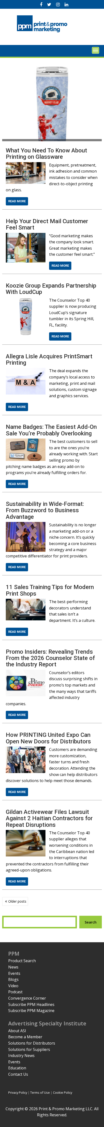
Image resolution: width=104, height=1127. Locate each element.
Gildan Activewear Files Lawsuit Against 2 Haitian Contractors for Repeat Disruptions (49, 818)
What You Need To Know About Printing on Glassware (46, 153)
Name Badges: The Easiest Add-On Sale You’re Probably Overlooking (51, 430)
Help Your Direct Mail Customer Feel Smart (47, 224)
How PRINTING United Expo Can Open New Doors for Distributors (48, 738)
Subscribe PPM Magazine (31, 1010)
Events (14, 973)
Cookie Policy (62, 1092)
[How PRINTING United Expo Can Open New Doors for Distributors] (25, 749)
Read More (17, 201)
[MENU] (95, 50)
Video (13, 985)
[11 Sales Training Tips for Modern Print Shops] (25, 601)
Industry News (21, 1055)
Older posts (17, 901)
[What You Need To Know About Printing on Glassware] (25, 165)
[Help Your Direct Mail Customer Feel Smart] (25, 235)
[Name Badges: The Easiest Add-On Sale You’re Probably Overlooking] (25, 441)
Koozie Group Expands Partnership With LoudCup (51, 288)
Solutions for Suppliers (29, 1049)
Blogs (13, 979)
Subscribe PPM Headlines (31, 1004)
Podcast (15, 992)
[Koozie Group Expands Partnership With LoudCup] (25, 300)
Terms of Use (40, 1092)
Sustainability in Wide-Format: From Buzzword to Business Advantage (45, 510)
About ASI (17, 1030)
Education (17, 1068)
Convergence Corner (27, 998)
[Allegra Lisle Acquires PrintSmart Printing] (25, 370)
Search (91, 922)
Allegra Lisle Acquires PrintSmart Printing (49, 359)
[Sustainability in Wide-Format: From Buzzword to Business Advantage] (25, 524)
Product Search (22, 960)
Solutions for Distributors (31, 1043)
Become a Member (25, 1036)
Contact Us (18, 1074)
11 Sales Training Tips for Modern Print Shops (50, 590)
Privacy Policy (17, 1092)
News (13, 967)
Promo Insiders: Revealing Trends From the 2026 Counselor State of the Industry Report (50, 658)
